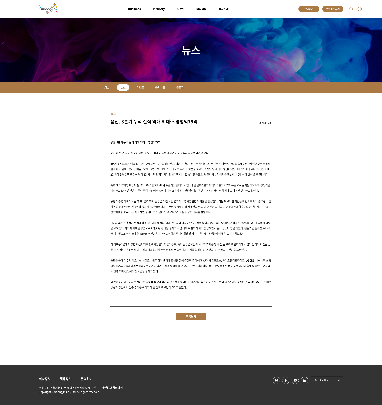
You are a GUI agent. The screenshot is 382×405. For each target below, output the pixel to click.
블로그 (180, 87)
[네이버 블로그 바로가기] (276, 380)
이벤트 (140, 87)
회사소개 (223, 9)
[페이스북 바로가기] (285, 380)
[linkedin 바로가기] (304, 380)
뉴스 (123, 87)
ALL (106, 87)
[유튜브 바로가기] (295, 380)
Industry (159, 9)
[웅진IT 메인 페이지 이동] (48, 8)
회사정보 (45, 378)
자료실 (180, 9)
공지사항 (160, 87)
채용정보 (66, 378)
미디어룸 (201, 9)
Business (134, 9)
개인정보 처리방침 (112, 388)
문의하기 (87, 378)
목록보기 (191, 316)
